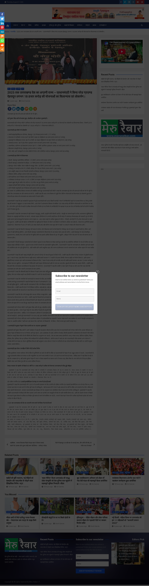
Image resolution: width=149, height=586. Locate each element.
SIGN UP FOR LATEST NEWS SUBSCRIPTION (74, 307)
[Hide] (1, 54)
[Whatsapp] (2, 40)
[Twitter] (2, 19)
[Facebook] (2, 14)
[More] (2, 49)
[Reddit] (2, 45)
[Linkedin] (2, 23)
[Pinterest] (2, 27)
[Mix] (2, 36)
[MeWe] (2, 32)
